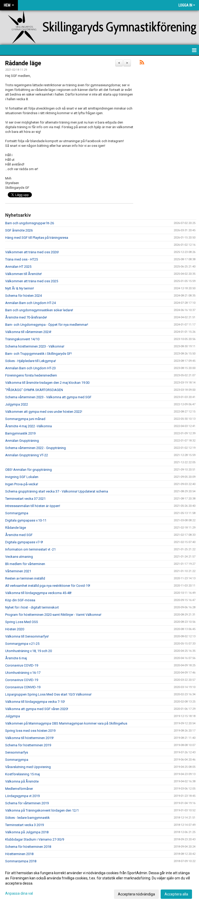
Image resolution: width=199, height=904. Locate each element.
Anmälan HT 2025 (18, 267)
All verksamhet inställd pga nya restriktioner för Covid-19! (47, 586)
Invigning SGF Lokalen (21, 477)
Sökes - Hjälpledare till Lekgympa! (30, 361)
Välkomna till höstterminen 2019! (29, 738)
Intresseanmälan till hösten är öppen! (32, 506)
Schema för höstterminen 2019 (28, 745)
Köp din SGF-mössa (20, 600)
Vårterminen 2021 (18, 571)
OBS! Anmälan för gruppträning (28, 470)
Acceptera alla (176, 894)
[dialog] (99, 883)
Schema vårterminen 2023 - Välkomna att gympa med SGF (48, 397)
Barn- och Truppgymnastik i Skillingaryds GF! (38, 354)
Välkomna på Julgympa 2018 (26, 832)
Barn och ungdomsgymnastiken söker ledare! (39, 310)
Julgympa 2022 (16, 404)
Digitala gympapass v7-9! (24, 542)
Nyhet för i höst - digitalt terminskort (32, 607)
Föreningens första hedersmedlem (31, 375)
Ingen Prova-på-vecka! (21, 484)
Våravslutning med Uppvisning (28, 767)
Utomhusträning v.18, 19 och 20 (28, 651)
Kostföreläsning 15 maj (22, 774)
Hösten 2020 (14, 629)
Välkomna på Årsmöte (22, 781)
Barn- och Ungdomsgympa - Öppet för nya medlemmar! (46, 325)
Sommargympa (16, 513)
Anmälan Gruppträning (22, 441)
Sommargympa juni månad (25, 419)
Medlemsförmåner (19, 789)
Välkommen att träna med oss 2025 (31, 281)
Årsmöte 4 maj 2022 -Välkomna (28, 426)
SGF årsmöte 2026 (19, 230)
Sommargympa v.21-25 (22, 644)
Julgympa (12, 716)
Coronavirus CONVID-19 (22, 687)
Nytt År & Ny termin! (19, 288)
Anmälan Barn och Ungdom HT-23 (30, 368)
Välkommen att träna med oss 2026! (32, 252)
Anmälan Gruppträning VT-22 (26, 455)
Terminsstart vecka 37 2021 (25, 499)
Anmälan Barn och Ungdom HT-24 (30, 303)
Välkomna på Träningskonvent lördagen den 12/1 (42, 810)
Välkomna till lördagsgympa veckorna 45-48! (38, 593)
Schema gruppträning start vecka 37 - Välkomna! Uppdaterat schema (56, 491)
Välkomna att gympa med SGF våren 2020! (36, 709)
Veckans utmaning (19, 557)
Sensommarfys (16, 752)
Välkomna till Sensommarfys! (27, 636)
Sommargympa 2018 (20, 861)
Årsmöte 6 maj (16, 658)
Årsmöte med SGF (19, 535)
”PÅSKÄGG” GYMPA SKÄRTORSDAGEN (34, 390)
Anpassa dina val (19, 893)
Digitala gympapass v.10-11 (25, 520)
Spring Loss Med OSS (21, 622)
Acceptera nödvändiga (136, 894)
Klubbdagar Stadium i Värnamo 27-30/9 (34, 839)
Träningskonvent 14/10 (22, 339)
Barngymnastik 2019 (20, 433)
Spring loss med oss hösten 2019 (30, 731)
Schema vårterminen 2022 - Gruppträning (35, 448)
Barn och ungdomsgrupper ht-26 (29, 223)
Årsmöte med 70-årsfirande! (26, 317)
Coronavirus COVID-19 (21, 665)
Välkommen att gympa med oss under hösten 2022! (43, 412)
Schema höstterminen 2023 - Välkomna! (34, 346)
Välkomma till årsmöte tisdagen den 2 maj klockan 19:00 (47, 383)
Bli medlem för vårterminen (25, 564)
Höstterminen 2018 (19, 854)
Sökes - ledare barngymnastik (27, 818)
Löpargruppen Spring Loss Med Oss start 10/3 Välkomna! (48, 694)
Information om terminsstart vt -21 (30, 549)
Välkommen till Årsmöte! (23, 274)
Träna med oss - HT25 (21, 259)
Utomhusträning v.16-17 (22, 673)
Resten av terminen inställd (25, 578)
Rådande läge (23, 63)
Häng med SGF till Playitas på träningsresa (36, 238)
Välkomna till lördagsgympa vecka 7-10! (35, 702)
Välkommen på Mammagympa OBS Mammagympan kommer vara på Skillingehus (66, 723)
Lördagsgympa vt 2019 (22, 796)
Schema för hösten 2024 (23, 296)
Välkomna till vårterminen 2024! (28, 332)
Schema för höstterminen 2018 (28, 847)
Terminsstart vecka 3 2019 (24, 825)
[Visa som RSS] (142, 63)
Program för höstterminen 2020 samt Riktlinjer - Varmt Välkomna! (53, 615)
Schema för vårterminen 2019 (27, 803)
